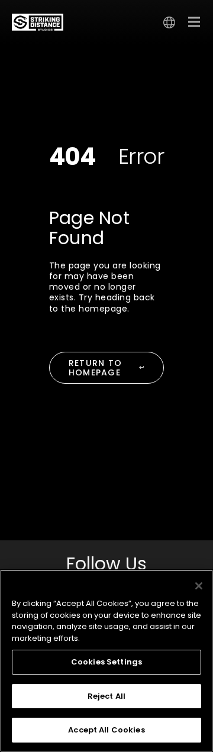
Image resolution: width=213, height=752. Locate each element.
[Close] (199, 586)
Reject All (106, 696)
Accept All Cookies (106, 729)
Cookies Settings (106, 661)
